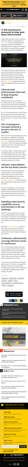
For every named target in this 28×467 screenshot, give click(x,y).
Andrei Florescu (8, 81)
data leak (4, 280)
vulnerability (10, 285)
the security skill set (12, 226)
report (15, 280)
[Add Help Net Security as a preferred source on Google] (25, 26)
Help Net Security (9, 22)
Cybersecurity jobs (10, 434)
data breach (4, 141)
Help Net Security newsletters (11, 1)
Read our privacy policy (9, 460)
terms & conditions (8, 451)
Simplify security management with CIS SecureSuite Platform (13, 361)
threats (3, 285)
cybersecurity (12, 278)
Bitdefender (4, 278)
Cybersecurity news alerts (12, 428)
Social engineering (6, 283)
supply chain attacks (18, 283)
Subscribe (23, 446)
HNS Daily (7, 412)
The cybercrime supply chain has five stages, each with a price (12, 387)
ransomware (4, 42)
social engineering (11, 180)
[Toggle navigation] (26, 9)
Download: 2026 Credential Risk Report (12, 322)
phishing (3, 180)
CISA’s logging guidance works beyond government (13, 317)
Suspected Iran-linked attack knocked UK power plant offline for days (14, 392)
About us (17, 460)
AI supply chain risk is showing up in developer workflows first (12, 376)
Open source (8, 440)
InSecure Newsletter (11, 422)
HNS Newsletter (9, 417)
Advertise (22, 460)
